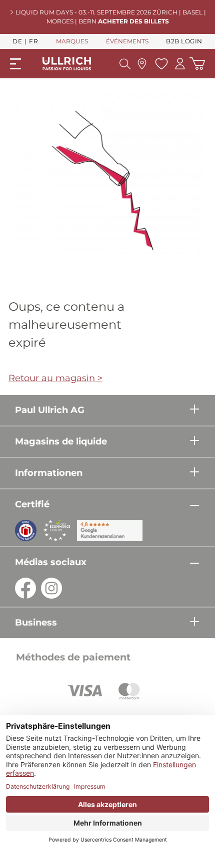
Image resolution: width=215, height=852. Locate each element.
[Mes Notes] (160, 63)
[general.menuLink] (15, 63)
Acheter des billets (133, 21)
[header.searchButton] (125, 63)
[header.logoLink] (67, 63)
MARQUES (72, 41)
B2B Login (184, 41)
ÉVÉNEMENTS (127, 41)
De (17, 41)
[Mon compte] (180, 63)
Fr (33, 41)
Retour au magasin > (55, 378)
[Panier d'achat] (197, 63)
